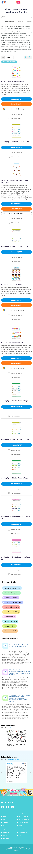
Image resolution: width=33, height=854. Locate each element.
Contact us (6, 826)
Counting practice (11, 598)
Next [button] (30, 739)
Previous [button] (2, 739)
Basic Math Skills (10, 631)
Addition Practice (11, 621)
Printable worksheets (8, 21)
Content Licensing (23, 832)
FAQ (20, 835)
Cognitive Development (13, 602)
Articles (9, 727)
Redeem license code (24, 829)
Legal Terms (12, 847)
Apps (4, 816)
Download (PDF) (16, 99)
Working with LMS (23, 816)
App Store (5, 829)
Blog (4, 819)
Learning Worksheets (13, 759)
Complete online (16, 104)
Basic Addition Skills (12, 607)
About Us (5, 822)
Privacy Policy (20, 847)
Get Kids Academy (23, 822)
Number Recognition (12, 593)
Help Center (6, 838)
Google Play (6, 832)
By (3, 57)
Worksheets (6, 813)
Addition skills (10, 617)
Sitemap (5, 835)
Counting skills (10, 626)
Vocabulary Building (12, 612)
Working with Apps (24, 819)
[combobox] (8, 57)
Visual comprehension (12, 588)
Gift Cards (21, 826)
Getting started (23, 813)
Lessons (20, 21)
